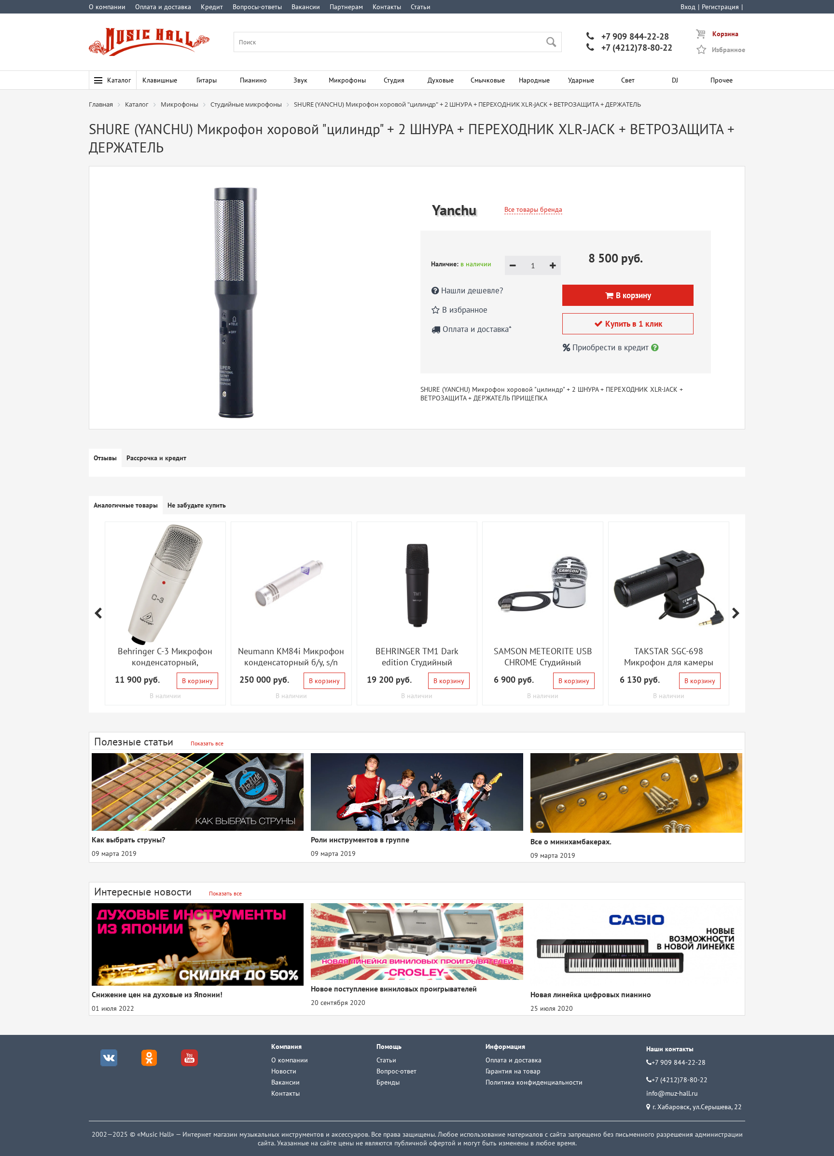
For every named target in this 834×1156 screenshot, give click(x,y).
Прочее (721, 80)
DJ (675, 80)
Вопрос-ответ (396, 1071)
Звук (300, 80)
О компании (107, 6)
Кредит (212, 6)
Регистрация (720, 6)
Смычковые (488, 80)
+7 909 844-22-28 (627, 36)
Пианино (253, 80)
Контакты (387, 6)
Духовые (441, 80)
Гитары (206, 80)
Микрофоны (347, 80)
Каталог (119, 80)
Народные (534, 80)
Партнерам (346, 6)
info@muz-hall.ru (672, 1093)
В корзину (197, 680)
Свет (628, 80)
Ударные (581, 80)
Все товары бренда (533, 209)
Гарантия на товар (513, 1071)
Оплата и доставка (163, 6)
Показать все (207, 743)
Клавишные (159, 80)
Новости (283, 1071)
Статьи (421, 6)
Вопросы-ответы (257, 6)
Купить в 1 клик (628, 323)
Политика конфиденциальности (534, 1082)
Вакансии (306, 6)
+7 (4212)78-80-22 (629, 47)
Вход (688, 6)
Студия (394, 80)
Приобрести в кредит (610, 347)
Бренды (388, 1082)
